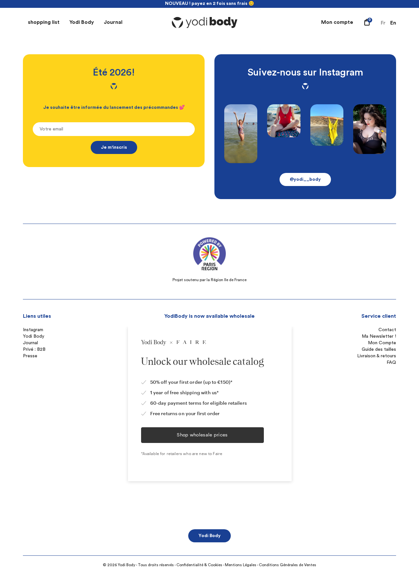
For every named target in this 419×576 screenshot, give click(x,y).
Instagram (33, 330)
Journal (113, 22)
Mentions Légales (240, 565)
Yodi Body (81, 22)
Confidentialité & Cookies (199, 565)
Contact (387, 330)
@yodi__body (305, 179)
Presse (30, 356)
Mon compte (337, 22)
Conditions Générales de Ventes (287, 565)
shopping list (44, 22)
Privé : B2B (34, 349)
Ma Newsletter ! (379, 336)
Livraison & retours (376, 356)
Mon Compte (382, 343)
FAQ (391, 362)
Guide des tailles (379, 349)
